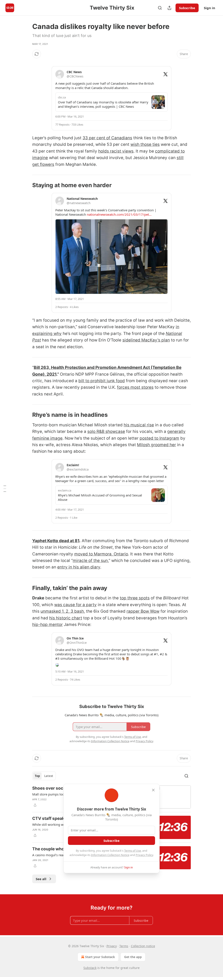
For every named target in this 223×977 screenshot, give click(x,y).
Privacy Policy (144, 855)
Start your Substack (100, 957)
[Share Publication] (169, 7)
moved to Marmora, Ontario (101, 554)
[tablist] (44, 776)
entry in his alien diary (78, 567)
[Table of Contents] (5, 488)
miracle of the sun (90, 560)
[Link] (26, 185)
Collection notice (143, 946)
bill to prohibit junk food (101, 380)
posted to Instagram (159, 438)
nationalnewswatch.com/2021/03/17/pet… (119, 214)
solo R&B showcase (106, 431)
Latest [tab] (48, 776)
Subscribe (187, 8)
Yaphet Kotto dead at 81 (55, 540)
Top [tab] (37, 776)
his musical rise (139, 424)
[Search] (159, 7)
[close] (153, 790)
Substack (89, 968)
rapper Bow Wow (143, 611)
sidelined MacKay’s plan (146, 340)
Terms (123, 946)
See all (41, 879)
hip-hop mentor (47, 624)
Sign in (209, 8)
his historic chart (65, 618)
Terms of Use (132, 851)
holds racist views (115, 151)
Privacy (111, 946)
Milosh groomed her (156, 444)
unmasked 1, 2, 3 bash (62, 611)
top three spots (135, 597)
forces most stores (135, 387)
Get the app (133, 957)
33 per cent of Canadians (107, 137)
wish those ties (145, 144)
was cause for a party (75, 604)
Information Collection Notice (110, 855)
